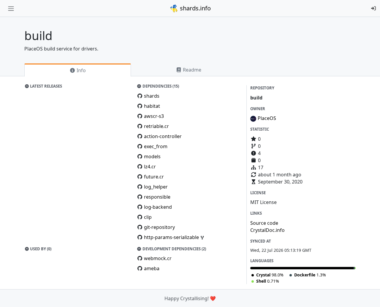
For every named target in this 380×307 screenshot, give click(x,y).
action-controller (163, 136)
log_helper (156, 186)
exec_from (155, 146)
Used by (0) (40, 248)
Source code (264, 223)
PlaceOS (267, 118)
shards (151, 96)
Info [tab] (80, 70)
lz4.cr (150, 166)
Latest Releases (45, 86)
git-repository (159, 227)
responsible (157, 197)
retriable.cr (156, 126)
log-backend (158, 207)
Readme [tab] (191, 70)
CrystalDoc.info (267, 230)
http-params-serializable (172, 237)
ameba (151, 268)
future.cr (154, 176)
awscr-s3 (154, 116)
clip (148, 217)
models (152, 156)
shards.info (194, 8)
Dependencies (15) (160, 86)
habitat (152, 106)
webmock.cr (158, 258)
